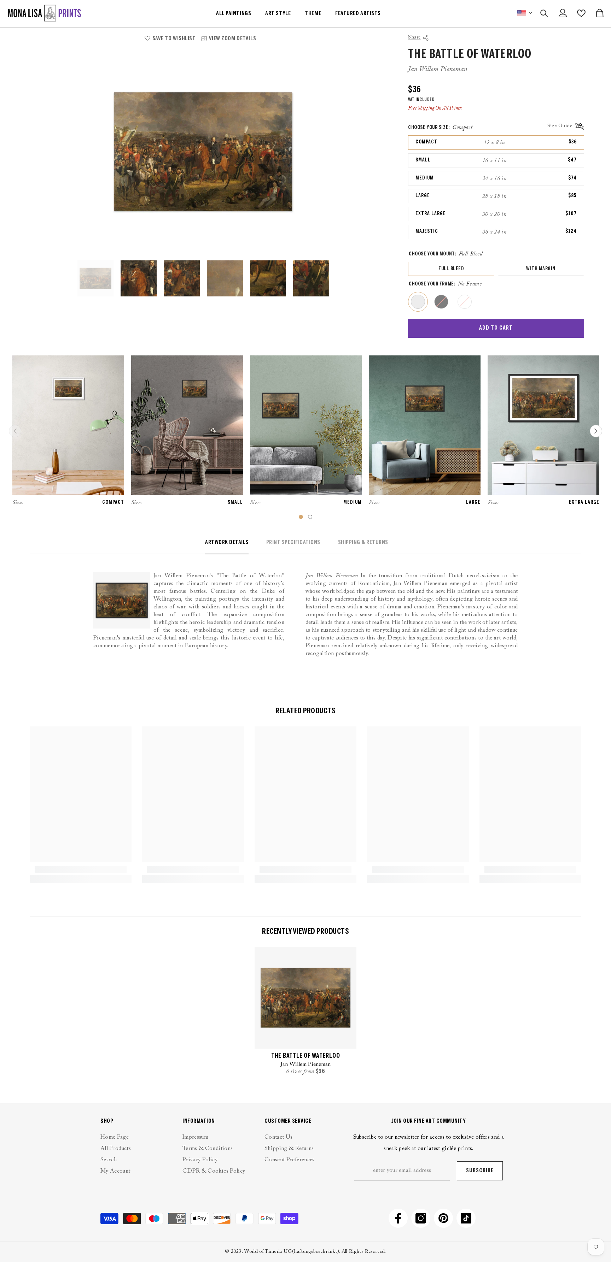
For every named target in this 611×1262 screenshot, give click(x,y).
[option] (202, 151)
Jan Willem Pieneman (437, 69)
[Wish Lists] (581, 13)
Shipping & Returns (363, 542)
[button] (596, 431)
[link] (80, 869)
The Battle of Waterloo (305, 1056)
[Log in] (563, 13)
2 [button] (310, 517)
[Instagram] (420, 1218)
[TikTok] (466, 1218)
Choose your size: (440, 127)
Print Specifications (293, 542)
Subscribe (480, 1170)
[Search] (544, 13)
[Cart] (599, 13)
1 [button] (301, 517)
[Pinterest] (443, 1218)
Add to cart (496, 328)
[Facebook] (398, 1218)
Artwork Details (227, 542)
